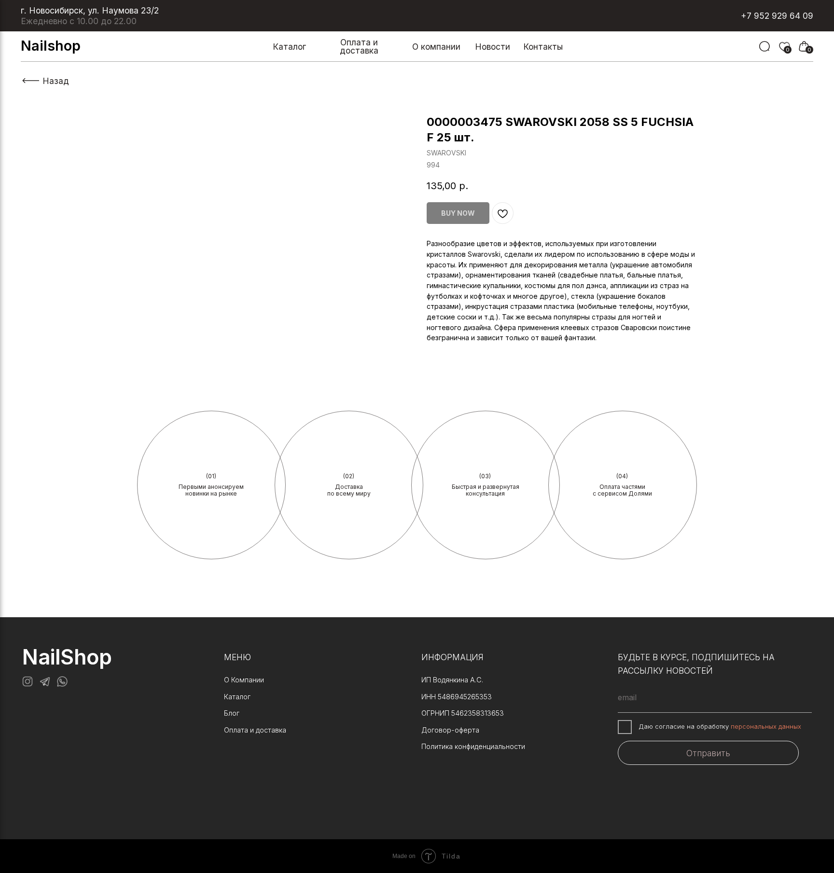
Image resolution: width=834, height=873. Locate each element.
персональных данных (766, 726)
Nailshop (51, 45)
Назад (55, 81)
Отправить (708, 753)
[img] (764, 46)
